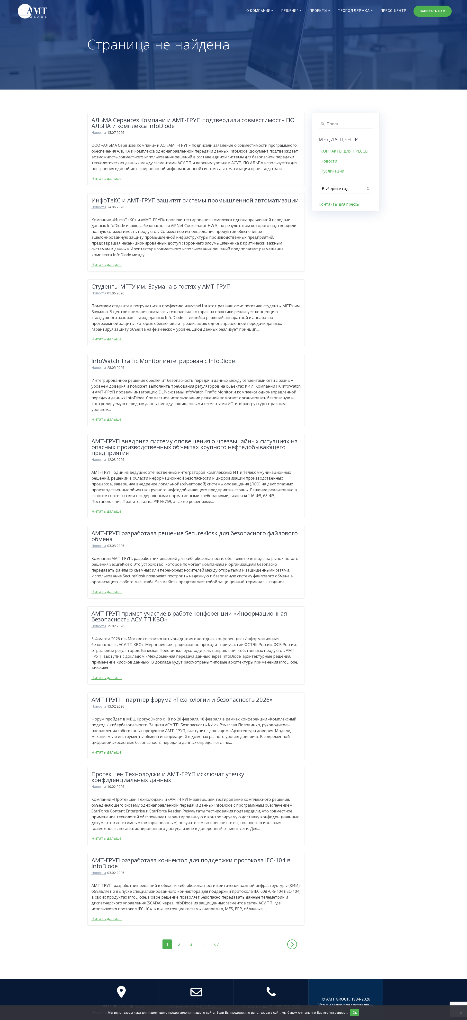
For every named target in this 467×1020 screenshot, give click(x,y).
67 (218, 944)
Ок (355, 1012)
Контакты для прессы (339, 204)
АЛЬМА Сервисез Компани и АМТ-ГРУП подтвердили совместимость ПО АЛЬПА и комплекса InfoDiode (193, 123)
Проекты (318, 11)
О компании (258, 11)
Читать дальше (106, 178)
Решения (290, 11)
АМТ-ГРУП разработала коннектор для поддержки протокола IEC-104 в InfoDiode (190, 863)
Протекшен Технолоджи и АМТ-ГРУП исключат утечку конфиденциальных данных (167, 777)
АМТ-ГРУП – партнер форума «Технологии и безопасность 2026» (181, 699)
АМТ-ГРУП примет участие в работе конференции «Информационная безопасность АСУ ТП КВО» (189, 616)
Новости (98, 132)
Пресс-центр (393, 11)
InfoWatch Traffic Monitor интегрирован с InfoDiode (163, 361)
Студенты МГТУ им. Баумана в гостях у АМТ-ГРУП (161, 286)
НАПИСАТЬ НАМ (432, 11)
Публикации (332, 171)
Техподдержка (354, 11)
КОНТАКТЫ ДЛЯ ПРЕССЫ (344, 151)
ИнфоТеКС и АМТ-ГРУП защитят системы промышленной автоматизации (195, 200)
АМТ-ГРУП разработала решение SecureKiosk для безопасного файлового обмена (194, 536)
